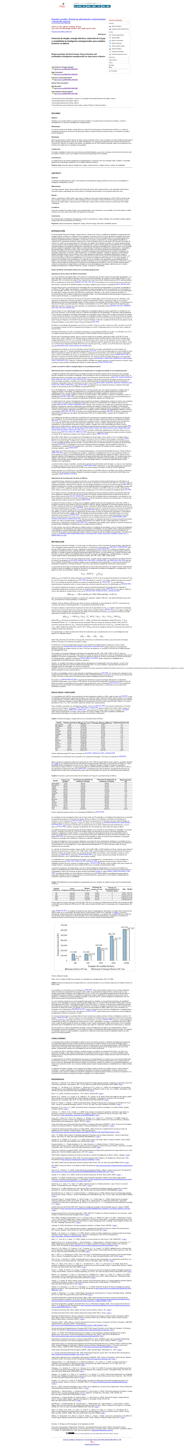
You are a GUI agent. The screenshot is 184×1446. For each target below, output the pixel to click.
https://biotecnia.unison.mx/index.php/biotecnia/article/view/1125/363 (92, 1245)
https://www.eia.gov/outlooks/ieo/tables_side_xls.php (68, 1354)
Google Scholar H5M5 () (120, 29)
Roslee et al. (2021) (62, 404)
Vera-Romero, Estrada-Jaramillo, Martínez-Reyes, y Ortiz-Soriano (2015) (78, 533)
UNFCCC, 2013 (109, 609)
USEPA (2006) (122, 756)
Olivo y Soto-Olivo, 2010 (123, 284)
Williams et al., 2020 (81, 431)
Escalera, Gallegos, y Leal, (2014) (89, 658)
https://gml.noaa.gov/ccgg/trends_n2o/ (99, 1359)
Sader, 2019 (91, 509)
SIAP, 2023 (80, 507)
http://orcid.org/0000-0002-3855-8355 (66, 69)
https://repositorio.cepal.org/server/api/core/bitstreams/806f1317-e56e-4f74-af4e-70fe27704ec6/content (83, 1132)
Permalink (114, 71)
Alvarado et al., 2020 (126, 382)
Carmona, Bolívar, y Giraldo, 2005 (103, 358)
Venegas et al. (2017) (101, 590)
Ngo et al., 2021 (56, 384)
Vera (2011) (126, 709)
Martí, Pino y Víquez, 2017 (68, 431)
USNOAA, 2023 (70, 307)
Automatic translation (118, 51)
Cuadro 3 (99, 871)
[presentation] (92, 574)
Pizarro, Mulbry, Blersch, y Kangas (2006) (87, 707)
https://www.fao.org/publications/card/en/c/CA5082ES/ (78, 1159)
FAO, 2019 (63, 396)
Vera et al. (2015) (114, 682)
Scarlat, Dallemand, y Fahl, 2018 (67, 473)
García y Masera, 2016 (90, 465)
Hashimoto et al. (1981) (98, 753)
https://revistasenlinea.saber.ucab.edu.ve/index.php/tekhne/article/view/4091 (75, 1336)
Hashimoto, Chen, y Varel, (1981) (86, 560)
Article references (117, 43)
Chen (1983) (73, 560)
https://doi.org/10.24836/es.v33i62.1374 (62, 31)
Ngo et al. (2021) (83, 384)
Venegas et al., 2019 (91, 861)
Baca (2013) (105, 672)
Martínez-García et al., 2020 (110, 427)
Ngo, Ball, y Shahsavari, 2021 (78, 379)
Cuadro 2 (57, 763)
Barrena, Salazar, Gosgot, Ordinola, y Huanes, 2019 (88, 427)
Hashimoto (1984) (101, 560)
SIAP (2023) (113, 547)
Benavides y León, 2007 (81, 281)
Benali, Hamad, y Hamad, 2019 (105, 382)
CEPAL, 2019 (70, 396)
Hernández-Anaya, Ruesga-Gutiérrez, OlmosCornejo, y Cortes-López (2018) (84, 646)
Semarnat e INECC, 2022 (61, 345)
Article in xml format (117, 40)
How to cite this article (118, 46)
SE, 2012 (72, 495)
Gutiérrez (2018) (73, 447)
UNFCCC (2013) (100, 811)
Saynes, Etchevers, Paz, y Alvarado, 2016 (80, 345)
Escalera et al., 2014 (80, 861)
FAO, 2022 (96, 321)
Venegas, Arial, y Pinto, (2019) (117, 560)
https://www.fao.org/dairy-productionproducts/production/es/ (114, 1165)
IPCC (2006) (82, 579)
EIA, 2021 (93, 350)
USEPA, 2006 (109, 588)
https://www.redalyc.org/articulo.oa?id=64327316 (66, 1236)
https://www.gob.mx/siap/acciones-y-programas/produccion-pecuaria (88, 1330)
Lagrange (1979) (106, 581)
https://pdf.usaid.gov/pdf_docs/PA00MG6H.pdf (98, 1347)
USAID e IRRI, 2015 (57, 452)
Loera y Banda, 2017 (81, 522)
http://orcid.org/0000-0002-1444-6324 (66, 80)
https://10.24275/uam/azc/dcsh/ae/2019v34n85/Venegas (110, 1382)
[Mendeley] (110, 65)
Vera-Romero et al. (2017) (78, 1009)
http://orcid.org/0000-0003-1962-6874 (66, 74)
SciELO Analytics (116, 26)
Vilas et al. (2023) (91, 1010)
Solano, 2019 (114, 377)
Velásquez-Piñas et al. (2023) (59, 535)
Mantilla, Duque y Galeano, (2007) (77, 709)
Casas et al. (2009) (90, 590)
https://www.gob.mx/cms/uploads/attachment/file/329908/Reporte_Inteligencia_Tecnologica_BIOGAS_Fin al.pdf (95, 1208)
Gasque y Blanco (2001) (103, 548)
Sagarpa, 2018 (79, 495)
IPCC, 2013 (91, 281)
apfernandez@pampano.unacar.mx (102, 1430)
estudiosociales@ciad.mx (92, 1444)
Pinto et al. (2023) (61, 826)
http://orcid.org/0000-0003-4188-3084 (66, 88)
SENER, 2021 (82, 768)
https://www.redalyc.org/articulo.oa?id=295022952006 (77, 1115)
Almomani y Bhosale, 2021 (105, 362)
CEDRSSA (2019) (122, 547)
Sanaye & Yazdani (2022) (85, 854)
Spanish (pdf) (115, 38)
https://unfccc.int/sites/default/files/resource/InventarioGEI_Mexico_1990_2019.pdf (77, 1325)
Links (120, 1084)
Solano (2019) (64, 854)
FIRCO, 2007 (61, 444)
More (112, 65)
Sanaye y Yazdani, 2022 (66, 384)
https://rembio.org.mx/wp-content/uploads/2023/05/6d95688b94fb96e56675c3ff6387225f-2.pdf (80, 1171)
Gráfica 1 (117, 912)
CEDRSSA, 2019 (74, 514)
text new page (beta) (118, 35)
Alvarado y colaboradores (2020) (77, 404)
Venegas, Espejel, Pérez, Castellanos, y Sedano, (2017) (112, 533)
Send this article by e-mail (119, 54)
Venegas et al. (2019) (114, 590)
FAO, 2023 (126, 484)
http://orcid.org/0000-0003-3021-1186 (66, 93)
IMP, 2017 (110, 411)
